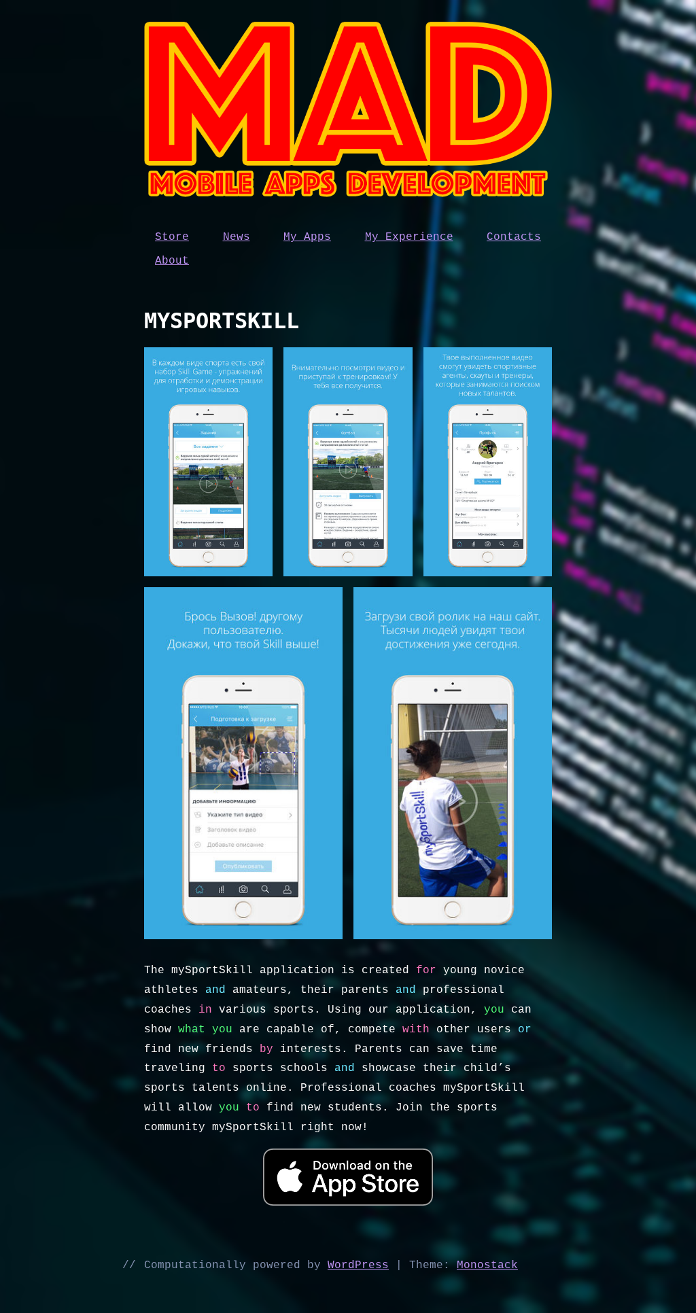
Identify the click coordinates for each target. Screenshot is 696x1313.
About (172, 261)
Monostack (487, 1265)
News (236, 237)
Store (172, 237)
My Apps (307, 237)
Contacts (514, 237)
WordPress (358, 1265)
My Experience (409, 237)
